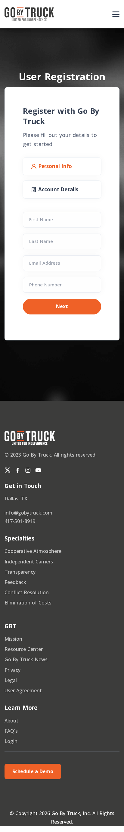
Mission (13, 639)
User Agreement (23, 690)
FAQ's (11, 731)
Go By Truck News (26, 659)
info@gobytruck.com (28, 512)
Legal (11, 680)
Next (62, 306)
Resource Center (24, 649)
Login (11, 741)
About (11, 720)
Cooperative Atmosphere (33, 551)
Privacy (12, 670)
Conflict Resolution (27, 592)
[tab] (62, 166)
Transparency (20, 572)
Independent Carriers (29, 561)
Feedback (15, 582)
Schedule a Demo (32, 771)
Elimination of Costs (28, 602)
